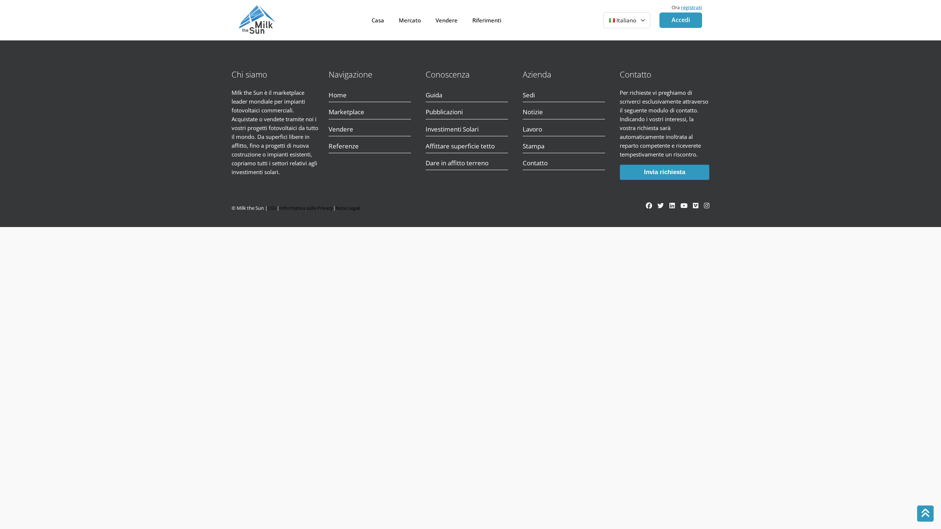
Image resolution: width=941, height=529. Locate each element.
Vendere (447, 20)
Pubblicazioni (444, 112)
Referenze (344, 146)
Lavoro (532, 129)
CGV (272, 208)
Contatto (535, 163)
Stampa (533, 146)
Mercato (410, 20)
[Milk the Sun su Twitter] (661, 205)
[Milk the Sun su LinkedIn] (672, 205)
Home (338, 95)
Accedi (681, 20)
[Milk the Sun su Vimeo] (695, 205)
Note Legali (348, 208)
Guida (434, 95)
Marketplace (346, 112)
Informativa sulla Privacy (306, 208)
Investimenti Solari (452, 129)
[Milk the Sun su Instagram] (706, 205)
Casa (378, 20)
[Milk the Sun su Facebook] (649, 205)
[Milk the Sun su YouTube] (683, 205)
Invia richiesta (664, 172)
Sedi (529, 95)
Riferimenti (486, 20)
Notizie (533, 112)
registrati (691, 7)
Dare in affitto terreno (457, 163)
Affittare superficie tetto (460, 146)
